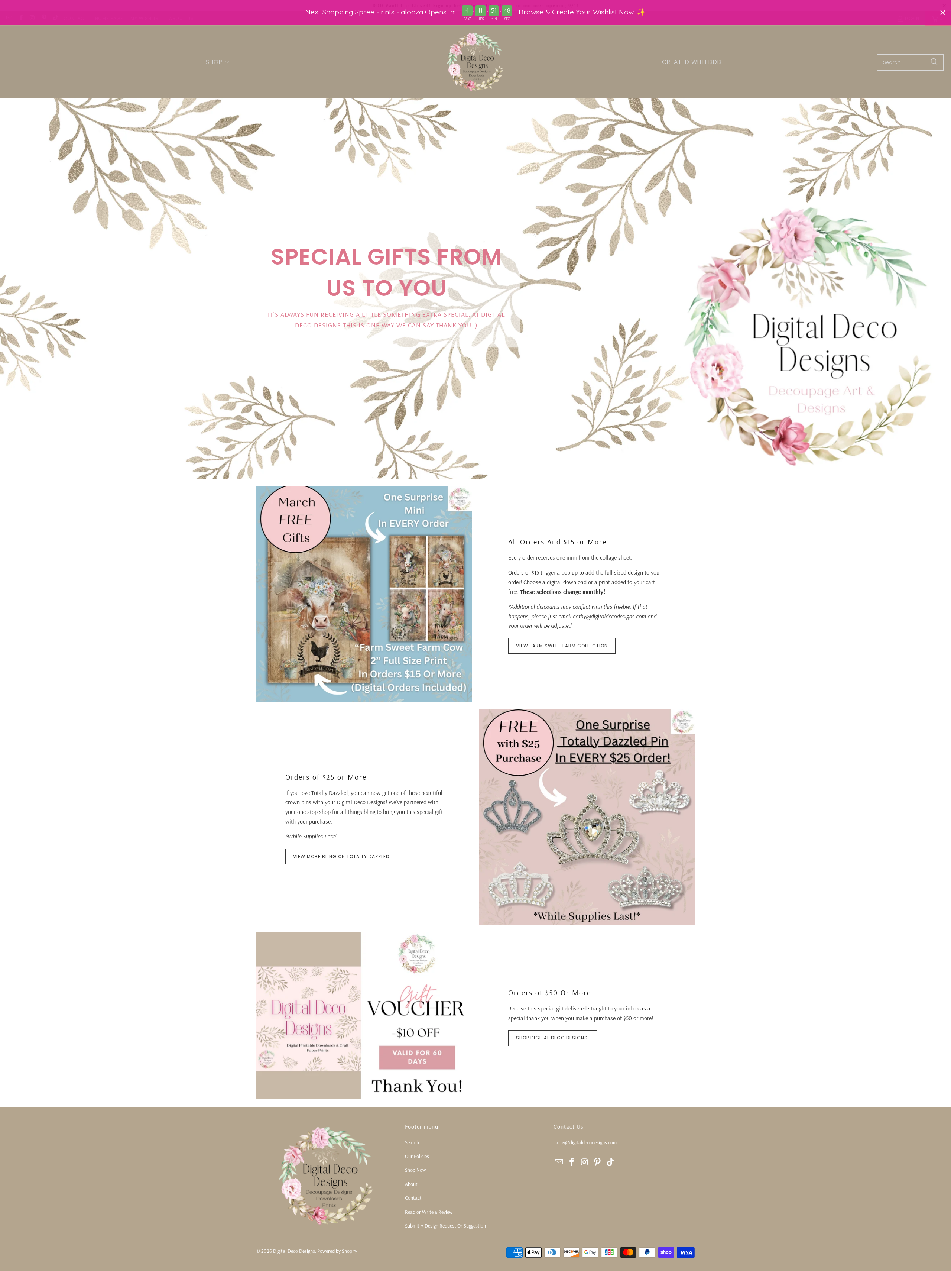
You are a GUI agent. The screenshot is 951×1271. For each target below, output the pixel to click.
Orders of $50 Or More (549, 992)
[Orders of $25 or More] (587, 817)
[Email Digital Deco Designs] (559, 1162)
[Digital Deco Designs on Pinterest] (597, 1162)
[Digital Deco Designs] (475, 62)
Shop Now (415, 1170)
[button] (218, 62)
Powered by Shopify (337, 1251)
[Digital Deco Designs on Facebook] (572, 1162)
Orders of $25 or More (326, 777)
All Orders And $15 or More (557, 541)
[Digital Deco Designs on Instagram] (584, 1162)
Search (412, 1142)
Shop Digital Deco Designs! (552, 1038)
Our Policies (417, 1156)
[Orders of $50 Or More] (364, 1015)
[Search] (934, 62)
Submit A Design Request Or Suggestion (445, 1225)
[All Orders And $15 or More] (364, 594)
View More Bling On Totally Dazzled (341, 856)
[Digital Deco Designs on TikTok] (610, 1162)
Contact (413, 1197)
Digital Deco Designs (294, 1251)
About (411, 1184)
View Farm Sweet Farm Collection (562, 646)
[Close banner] (942, 12)
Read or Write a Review (428, 1212)
